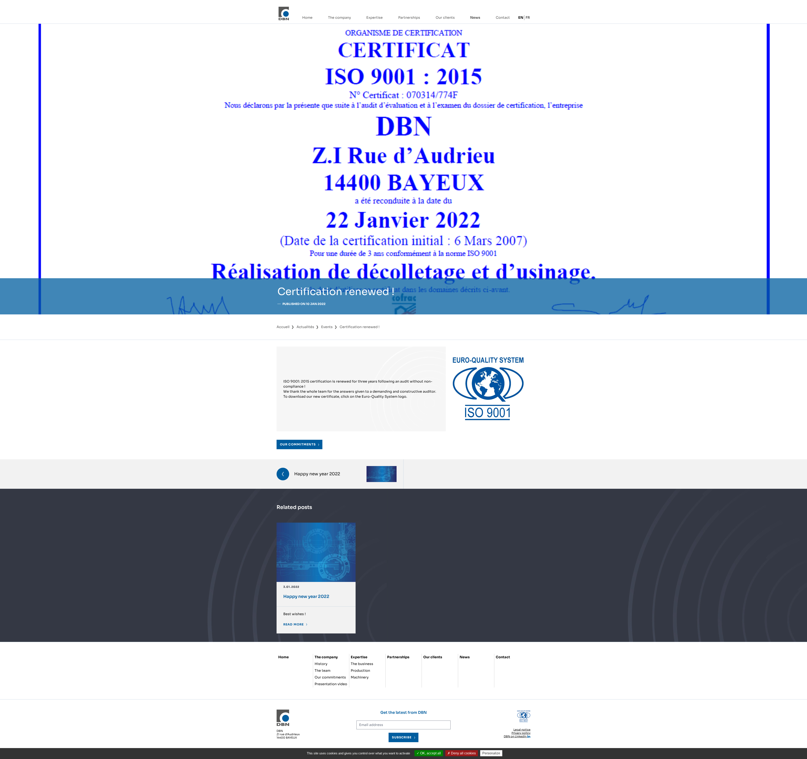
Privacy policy (521, 733)
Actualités (305, 327)
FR (528, 17)
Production (360, 670)
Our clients (445, 17)
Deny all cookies (463, 753)
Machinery (360, 677)
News (475, 17)
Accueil (283, 327)
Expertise (374, 17)
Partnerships (409, 17)
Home (307, 17)
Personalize (491, 753)
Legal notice (521, 729)
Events (327, 327)
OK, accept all (430, 753)
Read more (293, 624)
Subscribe (401, 737)
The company (339, 17)
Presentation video (331, 684)
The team (322, 670)
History (321, 664)
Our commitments (330, 677)
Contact (503, 17)
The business (362, 664)
